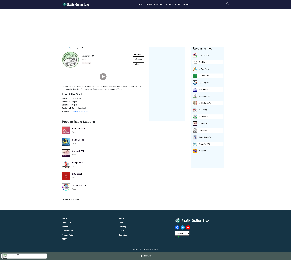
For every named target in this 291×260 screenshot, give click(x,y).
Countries (150, 4)
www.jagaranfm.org (80, 111)
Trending (122, 227)
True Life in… (203, 62)
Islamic (186, 4)
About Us (66, 227)
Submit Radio (67, 231)
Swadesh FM (203, 124)
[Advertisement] (145, 27)
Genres (169, 4)
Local (140, 4)
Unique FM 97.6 (204, 144)
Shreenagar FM (204, 96)
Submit (178, 4)
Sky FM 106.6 (203, 110)
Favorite (160, 4)
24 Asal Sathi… (204, 69)
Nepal (70, 48)
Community (86, 63)
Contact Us (66, 223)
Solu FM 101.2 (204, 117)
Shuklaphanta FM (205, 103)
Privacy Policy (68, 235)
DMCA (64, 239)
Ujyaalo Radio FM (205, 137)
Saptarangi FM (204, 83)
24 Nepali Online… (205, 76)
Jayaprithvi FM (204, 55)
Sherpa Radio (203, 89)
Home (64, 48)
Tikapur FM (203, 130)
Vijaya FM (202, 151)
